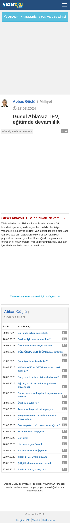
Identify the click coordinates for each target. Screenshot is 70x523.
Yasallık (36, 520)
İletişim (20, 520)
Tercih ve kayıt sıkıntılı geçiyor (35, 409)
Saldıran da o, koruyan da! (33, 469)
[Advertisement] (35, 59)
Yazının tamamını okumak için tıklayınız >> (35, 296)
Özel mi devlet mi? (28, 403)
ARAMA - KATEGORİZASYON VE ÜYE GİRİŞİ (36, 16)
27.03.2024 (26, 108)
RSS (27, 520)
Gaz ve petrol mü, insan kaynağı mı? (39, 425)
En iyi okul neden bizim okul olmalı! (38, 377)
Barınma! (23, 437)
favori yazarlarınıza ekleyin (18, 131)
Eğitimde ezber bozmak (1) (33, 333)
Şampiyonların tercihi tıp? (33, 361)
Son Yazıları (14, 317)
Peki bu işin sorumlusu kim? (34, 339)
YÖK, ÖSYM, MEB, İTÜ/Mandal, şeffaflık (40, 351)
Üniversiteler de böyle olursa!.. (35, 345)
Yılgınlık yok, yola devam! (33, 456)
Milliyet (46, 101)
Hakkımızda (48, 520)
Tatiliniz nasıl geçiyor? (31, 431)
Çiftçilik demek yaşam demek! (35, 463)
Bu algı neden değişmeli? (32, 450)
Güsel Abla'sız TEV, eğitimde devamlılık (36, 119)
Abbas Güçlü (24, 101)
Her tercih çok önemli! (30, 444)
